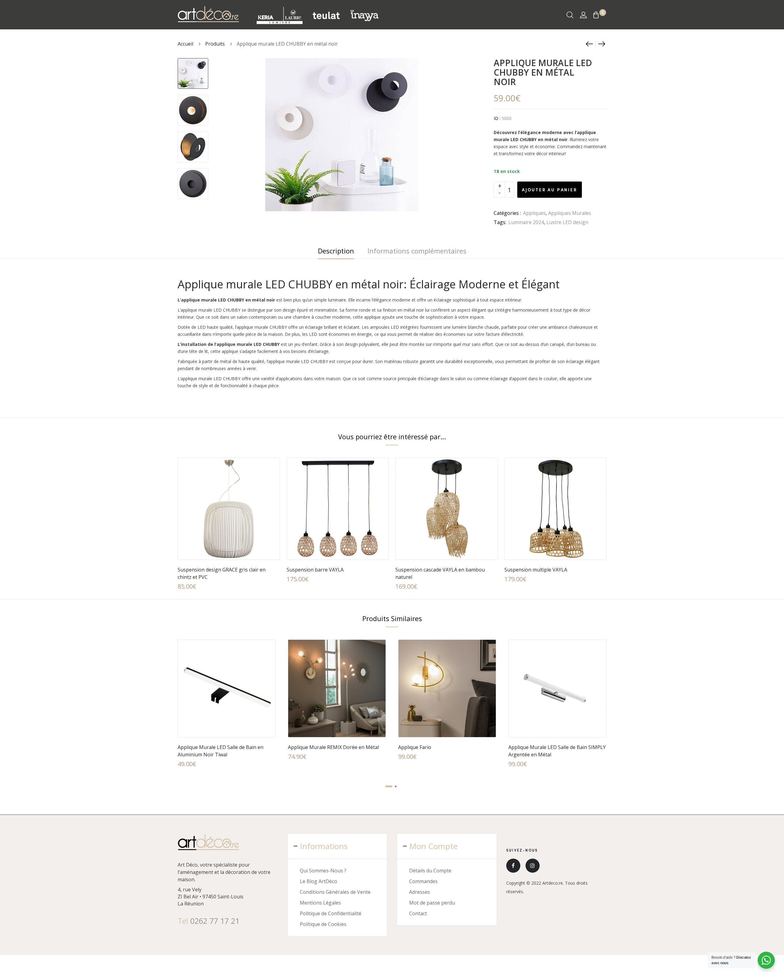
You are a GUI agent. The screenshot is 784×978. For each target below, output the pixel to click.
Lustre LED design (567, 222)
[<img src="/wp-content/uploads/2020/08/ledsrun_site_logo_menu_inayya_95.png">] (364, 14)
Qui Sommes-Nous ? (323, 870)
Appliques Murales (569, 213)
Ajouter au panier (549, 189)
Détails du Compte (430, 870)
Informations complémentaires (417, 250)
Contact (418, 913)
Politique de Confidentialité (330, 913)
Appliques (534, 213)
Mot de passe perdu (432, 902)
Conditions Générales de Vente (335, 892)
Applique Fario (414, 747)
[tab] (336, 250)
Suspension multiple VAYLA (535, 569)
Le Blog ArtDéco (318, 881)
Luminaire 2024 (526, 222)
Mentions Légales (320, 902)
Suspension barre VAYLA (315, 569)
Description (336, 250)
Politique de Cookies (323, 924)
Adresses (419, 892)
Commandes (423, 881)
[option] (193, 70)
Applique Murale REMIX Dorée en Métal (333, 747)
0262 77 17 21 (214, 920)
